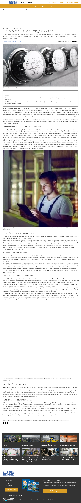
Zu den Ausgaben (55, 491)
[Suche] (49, 2)
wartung (15, 420)
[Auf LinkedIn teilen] (77, 41)
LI (22, 495)
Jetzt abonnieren (11, 489)
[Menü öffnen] (5, 2)
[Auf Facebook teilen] (73, 41)
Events (22, 2)
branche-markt (48, 420)
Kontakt (50, 499)
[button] (5, 455)
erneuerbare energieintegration (60, 420)
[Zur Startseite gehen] (13, 2)
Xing (20, 495)
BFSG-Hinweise (34, 499)
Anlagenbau (35, 6)
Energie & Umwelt (53, 6)
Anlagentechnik (43, 6)
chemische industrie (38, 420)
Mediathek (29, 2)
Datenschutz (23, 499)
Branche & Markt (27, 6)
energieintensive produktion (25, 420)
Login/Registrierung (73, 2)
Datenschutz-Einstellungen (43, 499)
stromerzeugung (7, 420)
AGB (19, 499)
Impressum (28, 499)
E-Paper (54, 2)
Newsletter (62, 2)
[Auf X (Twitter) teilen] (75, 41)
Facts (53, 499)
